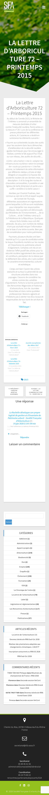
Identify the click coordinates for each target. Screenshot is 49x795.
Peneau (12, 700)
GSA (23, 585)
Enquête (23, 571)
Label (23, 599)
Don (23, 562)
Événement (22, 576)
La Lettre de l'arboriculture (23, 595)
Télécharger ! (24, 306)
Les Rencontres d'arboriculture (22, 609)
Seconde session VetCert (31, 680)
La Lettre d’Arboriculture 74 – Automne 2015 (14, 361)
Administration (23, 543)
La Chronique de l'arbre (23, 590)
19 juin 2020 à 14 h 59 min (24, 423)
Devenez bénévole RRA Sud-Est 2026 (24, 639)
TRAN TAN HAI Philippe (17, 673)
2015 (26, 379)
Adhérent (23, 538)
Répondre (24, 437)
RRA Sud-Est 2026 (24, 656)
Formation (22, 581)
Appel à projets (23, 548)
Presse (23, 613)
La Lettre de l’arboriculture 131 (24, 634)
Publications (23, 618)
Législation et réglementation (22, 604)
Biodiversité (23, 557)
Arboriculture (22, 553)
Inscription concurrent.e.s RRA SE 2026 (24, 651)
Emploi (22, 567)
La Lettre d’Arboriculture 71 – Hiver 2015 (14, 345)
